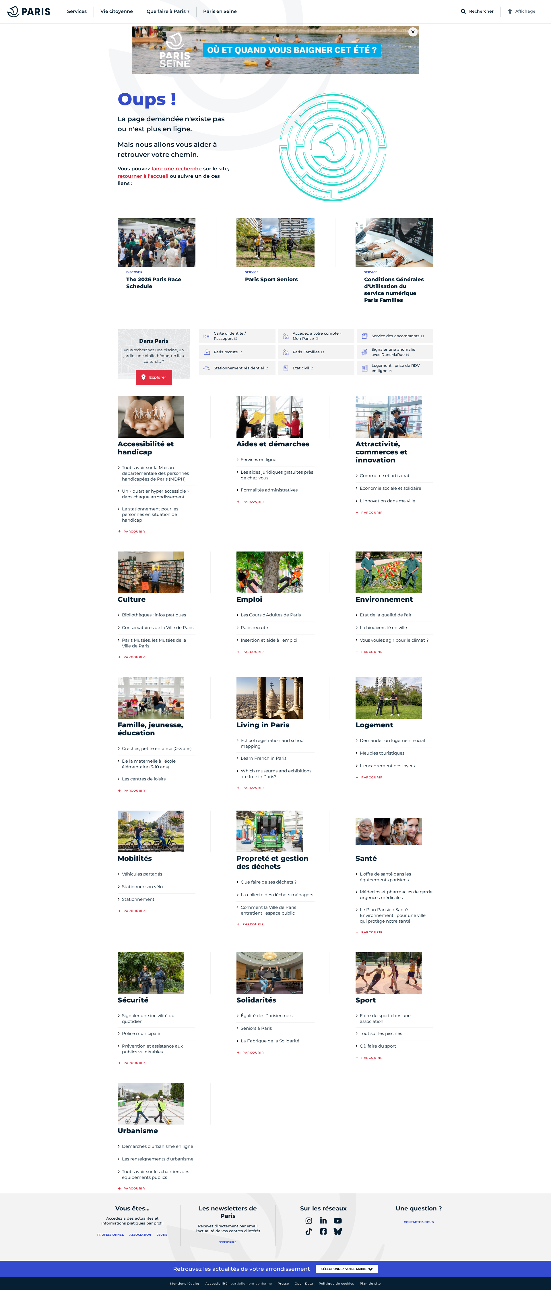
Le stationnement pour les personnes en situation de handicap (150, 514)
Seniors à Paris (256, 1028)
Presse (283, 1283)
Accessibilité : (238, 1283)
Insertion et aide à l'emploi (269, 640)
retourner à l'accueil (143, 176)
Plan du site (370, 1283)
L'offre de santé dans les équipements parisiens (385, 876)
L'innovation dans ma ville (387, 501)
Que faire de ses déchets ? (269, 882)
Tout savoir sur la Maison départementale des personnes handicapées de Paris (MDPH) (155, 473)
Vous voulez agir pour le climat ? (394, 640)
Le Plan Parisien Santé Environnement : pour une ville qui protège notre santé (393, 915)
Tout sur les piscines (381, 1033)
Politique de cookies (336, 1283)
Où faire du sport (378, 1046)
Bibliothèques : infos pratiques (154, 615)
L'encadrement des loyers (387, 765)
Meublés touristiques (382, 753)
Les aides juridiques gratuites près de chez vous (277, 475)
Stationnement (138, 899)
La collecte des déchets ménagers (277, 894)
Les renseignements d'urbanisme (157, 1159)
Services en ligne (258, 459)
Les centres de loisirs (144, 779)
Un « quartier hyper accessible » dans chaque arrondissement (155, 494)
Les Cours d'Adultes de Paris (271, 615)
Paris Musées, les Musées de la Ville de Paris (154, 643)
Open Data (304, 1283)
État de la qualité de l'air (386, 615)
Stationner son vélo (142, 886)
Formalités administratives (269, 490)
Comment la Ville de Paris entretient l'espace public (268, 910)
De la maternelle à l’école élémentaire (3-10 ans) (149, 764)
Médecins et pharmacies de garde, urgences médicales (396, 894)
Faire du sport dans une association (385, 1018)
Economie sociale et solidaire (390, 488)
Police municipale (141, 1033)
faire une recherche (177, 168)
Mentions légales (185, 1283)
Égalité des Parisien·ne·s (266, 1015)
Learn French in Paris (263, 758)
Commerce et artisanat (385, 475)
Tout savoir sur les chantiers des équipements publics (155, 1174)
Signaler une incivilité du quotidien (148, 1018)
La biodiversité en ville (383, 627)
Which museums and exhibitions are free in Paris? (276, 773)
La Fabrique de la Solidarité (270, 1041)
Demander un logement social (392, 740)
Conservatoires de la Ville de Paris (157, 627)
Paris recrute (254, 627)
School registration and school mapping (272, 743)
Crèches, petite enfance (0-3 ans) (157, 748)
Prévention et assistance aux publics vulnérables (152, 1048)
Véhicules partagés (142, 874)
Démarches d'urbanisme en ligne (157, 1146)
